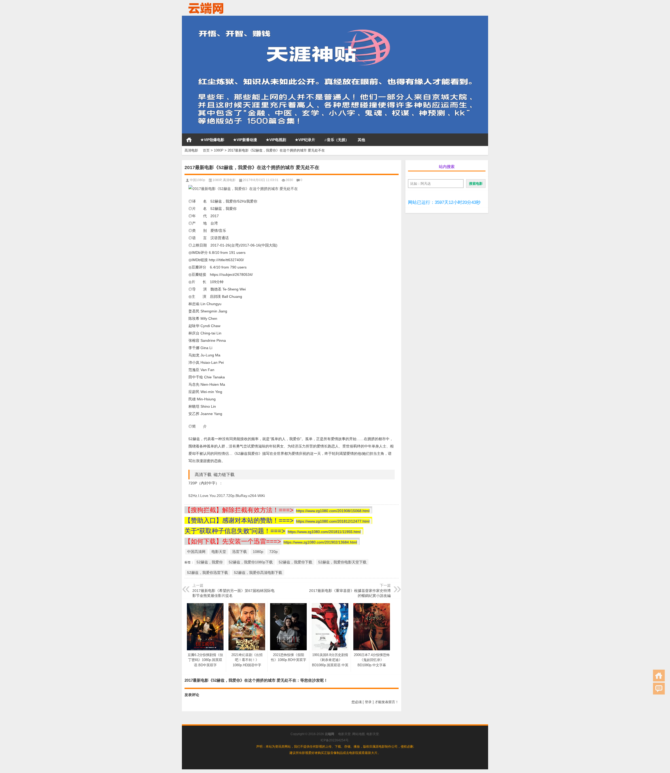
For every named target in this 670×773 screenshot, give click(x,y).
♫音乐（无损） (336, 140)
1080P (219, 150)
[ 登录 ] (368, 702)
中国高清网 (196, 552)
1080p (258, 552)
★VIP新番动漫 (245, 140)
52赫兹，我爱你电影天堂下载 (342, 562)
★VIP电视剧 (276, 140)
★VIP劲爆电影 (212, 140)
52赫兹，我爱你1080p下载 (251, 562)
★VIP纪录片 (305, 140)
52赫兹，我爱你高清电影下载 (258, 572)
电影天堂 (218, 552)
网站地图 (358, 734)
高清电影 (229, 180)
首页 (189, 139)
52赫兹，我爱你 (210, 562)
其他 (361, 140)
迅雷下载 (239, 552)
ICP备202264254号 (335, 740)
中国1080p (197, 180)
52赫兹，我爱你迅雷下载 (207, 572)
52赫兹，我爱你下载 (295, 562)
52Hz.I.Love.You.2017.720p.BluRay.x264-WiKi (226, 496)
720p (273, 552)
